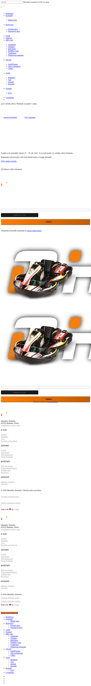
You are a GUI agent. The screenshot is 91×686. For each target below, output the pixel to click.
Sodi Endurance (7, 455)
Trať (9, 80)
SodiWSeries (13, 64)
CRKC (10, 69)
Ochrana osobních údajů (10, 497)
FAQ (10, 93)
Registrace (10, 13)
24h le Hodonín (7, 457)
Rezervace (10, 25)
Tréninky (11, 47)
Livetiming (10, 98)
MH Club (9, 40)
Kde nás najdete (7, 466)
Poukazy (9, 38)
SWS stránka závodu (9, 161)
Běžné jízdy (12, 20)
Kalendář (9, 16)
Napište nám (5, 470)
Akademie (12, 45)
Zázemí (11, 82)
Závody (8, 60)
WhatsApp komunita (16, 55)
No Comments (30, 117)
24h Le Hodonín (14, 66)
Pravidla (11, 84)
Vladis (16, 509)
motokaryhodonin (10, 117)
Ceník (8, 36)
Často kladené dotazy (9, 468)
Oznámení (5, 106)
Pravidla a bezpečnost (9, 441)
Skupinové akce (14, 31)
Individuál (12, 49)
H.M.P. (3, 450)
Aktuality (4, 484)
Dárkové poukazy (7, 482)
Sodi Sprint (5, 453)
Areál (8, 73)
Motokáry (11, 78)
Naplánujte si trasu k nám (10, 425)
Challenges (12, 53)
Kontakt (9, 89)
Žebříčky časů (13, 51)
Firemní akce (13, 29)
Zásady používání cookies (10, 503)
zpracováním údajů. (34, 231)
